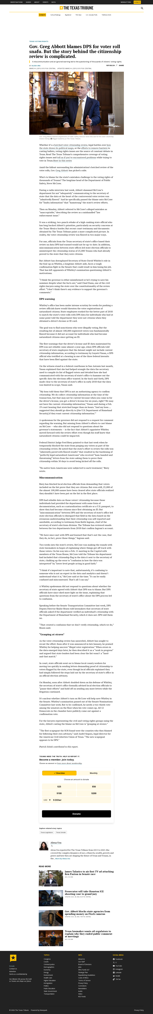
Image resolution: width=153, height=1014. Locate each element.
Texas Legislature (47, 832)
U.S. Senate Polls (91, 15)
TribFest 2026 (106, 15)
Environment (48, 975)
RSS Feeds (82, 996)
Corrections (82, 986)
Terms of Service (84, 980)
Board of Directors (85, 964)
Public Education (49, 988)
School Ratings (56, 15)
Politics (46, 986)
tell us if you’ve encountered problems (76, 157)
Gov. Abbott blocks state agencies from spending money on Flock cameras (87, 912)
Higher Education (50, 980)
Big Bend (68, 15)
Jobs (79, 967)
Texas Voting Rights (38, 41)
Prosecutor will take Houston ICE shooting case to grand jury (84, 893)
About (36, 2)
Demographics (49, 967)
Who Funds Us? (83, 970)
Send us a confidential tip (18, 974)
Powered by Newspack (39, 1010)
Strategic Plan (83, 972)
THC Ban (78, 15)
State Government (50, 991)
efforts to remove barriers (94, 148)
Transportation (49, 994)
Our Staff (81, 962)
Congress (47, 959)
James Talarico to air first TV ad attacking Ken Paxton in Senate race (89, 873)
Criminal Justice (49, 964)
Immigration (48, 983)
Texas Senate (61, 832)
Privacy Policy (83, 983)
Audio (80, 991)
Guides (28, 2)
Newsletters (126, 2)
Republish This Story (111, 65)
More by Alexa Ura (62, 859)
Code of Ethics (83, 978)
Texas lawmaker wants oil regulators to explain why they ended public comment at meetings (88, 934)
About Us (81, 959)
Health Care (48, 978)
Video (80, 994)
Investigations (16, 2)
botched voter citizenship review (70, 144)
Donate (137, 2)
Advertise (12, 971)
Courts (46, 962)
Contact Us (13, 969)
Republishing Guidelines (86, 975)
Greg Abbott (62, 170)
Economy (47, 970)
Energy (46, 972)
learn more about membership (69, 763)
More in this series (62, 160)
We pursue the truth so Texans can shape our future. (20, 980)
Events (45, 2)
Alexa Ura (36, 66)
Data (54, 2)
